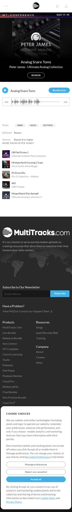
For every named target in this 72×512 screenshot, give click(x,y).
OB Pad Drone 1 (20, 152)
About (39, 351)
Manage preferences (36, 464)
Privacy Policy (14, 501)
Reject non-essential (36, 471)
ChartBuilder (10, 392)
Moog (33, 125)
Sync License (10, 343)
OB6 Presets (18, 186)
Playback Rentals (12, 375)
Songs (39, 327)
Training (40, 338)
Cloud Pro (8, 381)
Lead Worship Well (47, 332)
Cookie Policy (48, 498)
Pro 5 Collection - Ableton (25, 176)
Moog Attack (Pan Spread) (25, 193)
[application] (36, 103)
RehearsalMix (10, 386)
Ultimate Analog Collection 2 (27, 197)
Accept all (36, 479)
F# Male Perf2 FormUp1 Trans (27, 162)
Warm (20, 125)
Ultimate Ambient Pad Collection (29, 155)
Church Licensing (12, 354)
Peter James (17, 67)
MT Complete (10, 348)
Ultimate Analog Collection (45, 67)
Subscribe (59, 293)
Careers (40, 357)
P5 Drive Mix (18, 172)
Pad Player (9, 370)
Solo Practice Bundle (14, 397)
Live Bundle (9, 332)
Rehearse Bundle (12, 338)
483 (14, 183)
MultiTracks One (12, 327)
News (39, 362)
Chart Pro (9, 402)
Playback (8, 365)
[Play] (5, 90)
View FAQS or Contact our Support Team (26, 311)
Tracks (6, 359)
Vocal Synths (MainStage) (25, 166)
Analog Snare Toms (23, 91)
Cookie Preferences (39, 456)
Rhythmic (48, 125)
